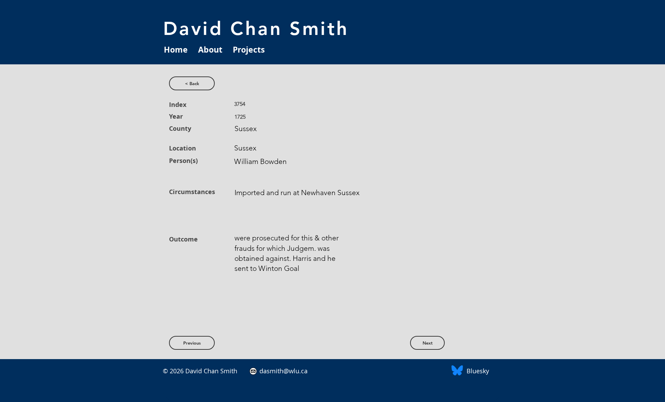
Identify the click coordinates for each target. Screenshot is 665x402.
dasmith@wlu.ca (283, 371)
